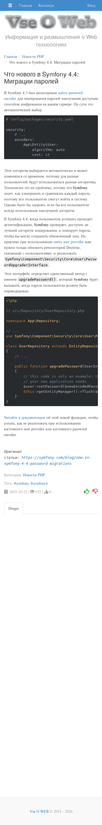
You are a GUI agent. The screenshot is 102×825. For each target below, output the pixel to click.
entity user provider (69, 241)
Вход (91, 5)
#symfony (21, 483)
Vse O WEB (39, 811)
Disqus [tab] (13, 508)
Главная (25, 5)
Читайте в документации (24, 417)
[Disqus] (51, 582)
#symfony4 (39, 483)
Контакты (46, 5)
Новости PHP (34, 474)
